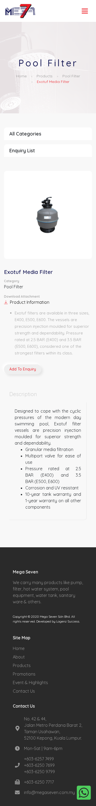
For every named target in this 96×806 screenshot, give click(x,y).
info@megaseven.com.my (49, 792)
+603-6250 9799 (39, 771)
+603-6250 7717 (39, 782)
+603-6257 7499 (39, 758)
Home (21, 76)
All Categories (25, 134)
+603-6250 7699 (39, 765)
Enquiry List (22, 150)
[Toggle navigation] (85, 11)
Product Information (29, 302)
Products (45, 76)
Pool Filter (71, 76)
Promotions (24, 674)
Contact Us (24, 691)
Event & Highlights (30, 682)
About (19, 657)
